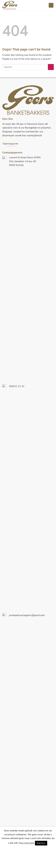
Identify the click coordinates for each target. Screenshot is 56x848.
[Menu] (51, 5)
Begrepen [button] (41, 843)
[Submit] (51, 67)
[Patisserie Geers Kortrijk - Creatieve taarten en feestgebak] (18, 5)
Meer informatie (26, 842)
